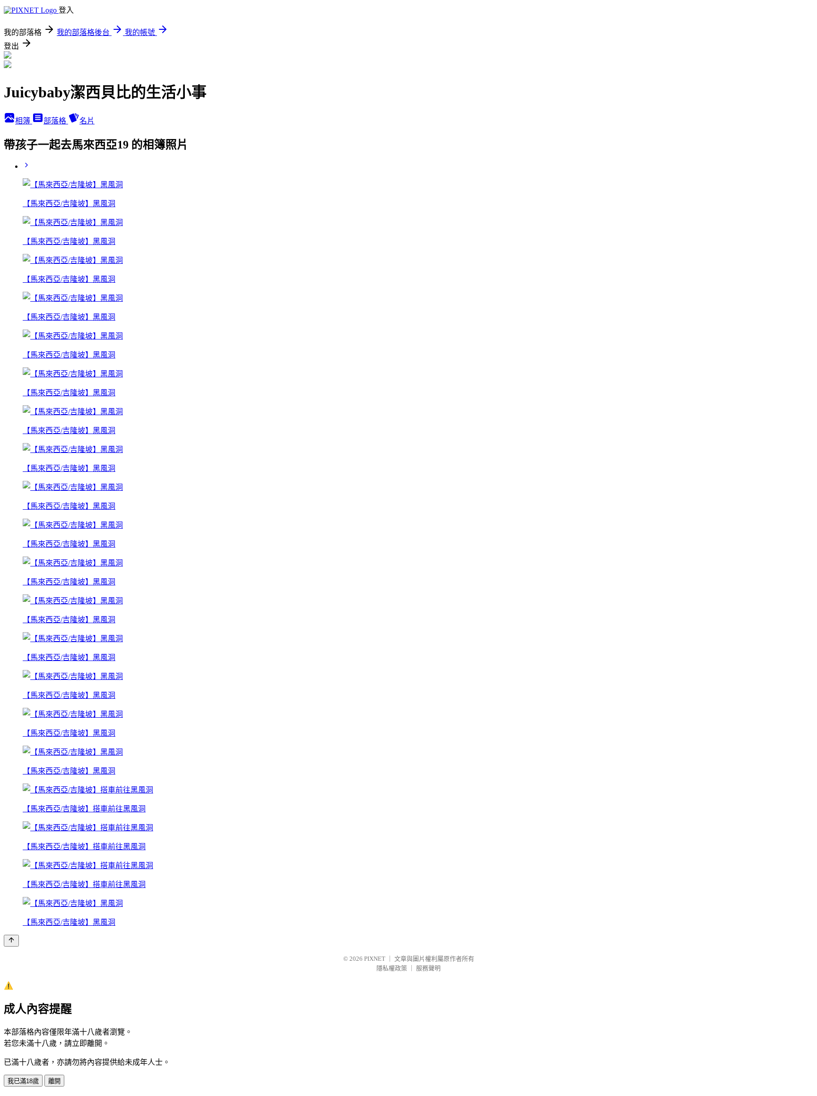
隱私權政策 (391, 968)
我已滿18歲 (23, 1081)
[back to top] (11, 941)
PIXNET (374, 958)
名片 (87, 121)
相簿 (23, 121)
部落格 (55, 121)
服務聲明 (428, 968)
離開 (54, 1081)
